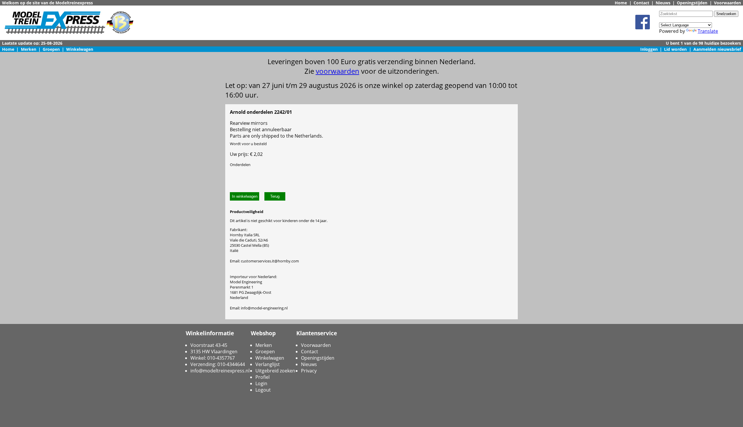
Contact (641, 3)
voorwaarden (337, 71)
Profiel (262, 377)
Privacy (309, 370)
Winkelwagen (79, 49)
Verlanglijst (267, 364)
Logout (263, 390)
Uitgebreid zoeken (275, 370)
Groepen (51, 49)
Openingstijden (692, 3)
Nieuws (663, 3)
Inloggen (649, 49)
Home (621, 3)
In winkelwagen (244, 196)
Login (261, 383)
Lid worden (675, 49)
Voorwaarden (727, 3)
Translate (708, 31)
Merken (28, 49)
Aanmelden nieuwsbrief (717, 49)
